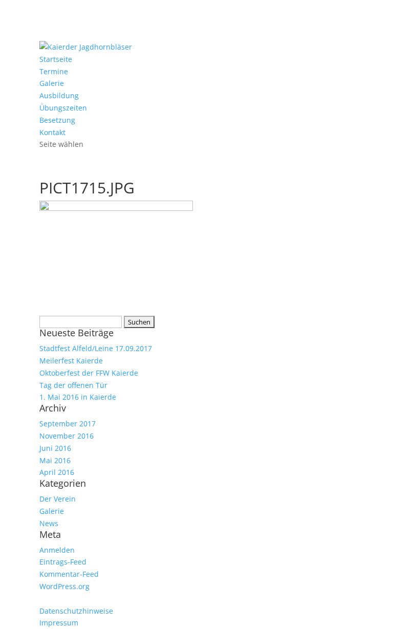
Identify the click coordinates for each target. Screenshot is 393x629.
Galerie (51, 83)
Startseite (55, 59)
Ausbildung (59, 95)
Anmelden (57, 550)
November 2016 (66, 436)
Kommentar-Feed (69, 574)
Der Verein (57, 499)
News (48, 523)
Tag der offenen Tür (73, 385)
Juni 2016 (55, 448)
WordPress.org (64, 586)
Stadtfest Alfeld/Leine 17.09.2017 (95, 348)
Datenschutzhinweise (76, 611)
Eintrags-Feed (62, 562)
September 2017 (67, 423)
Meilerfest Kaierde (71, 360)
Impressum (58, 622)
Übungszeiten (63, 108)
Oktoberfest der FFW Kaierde (88, 373)
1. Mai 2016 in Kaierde (77, 397)
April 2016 (56, 472)
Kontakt (52, 132)
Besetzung (57, 120)
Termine (53, 71)
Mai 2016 (55, 460)
